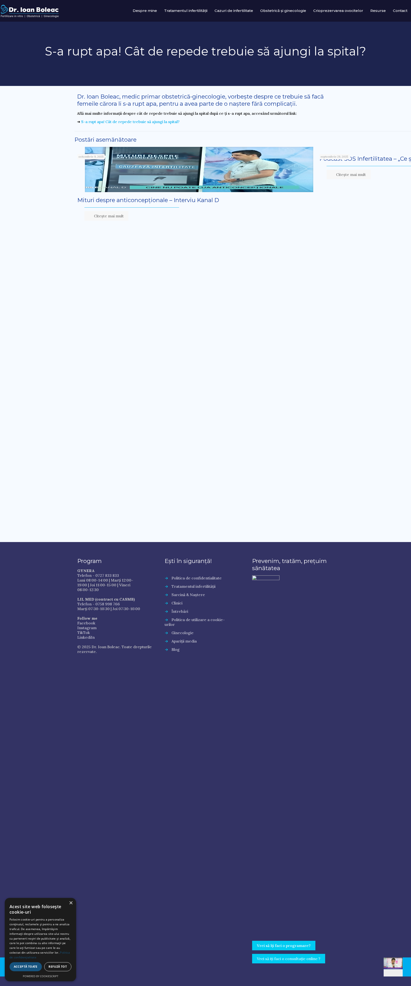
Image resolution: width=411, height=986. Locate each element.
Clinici (176, 603)
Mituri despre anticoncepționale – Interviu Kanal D (148, 200)
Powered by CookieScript (40, 976)
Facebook (86, 623)
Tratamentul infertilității (193, 586)
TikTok (83, 632)
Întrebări (179, 611)
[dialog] (40, 939)
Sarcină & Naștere (188, 594)
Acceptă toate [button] (26, 967)
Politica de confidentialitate (196, 578)
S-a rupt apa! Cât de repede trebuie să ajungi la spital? (130, 121)
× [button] (71, 903)
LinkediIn (86, 637)
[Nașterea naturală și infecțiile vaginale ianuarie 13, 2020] (397, 966)
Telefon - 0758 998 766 (98, 604)
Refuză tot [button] (58, 967)
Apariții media (184, 641)
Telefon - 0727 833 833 (98, 575)
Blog (175, 649)
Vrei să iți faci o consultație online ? (288, 958)
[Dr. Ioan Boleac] (29, 10)
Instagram (87, 627)
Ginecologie (182, 632)
